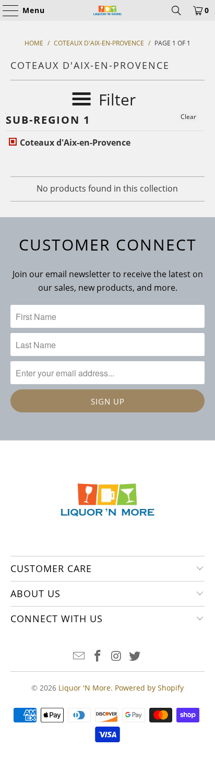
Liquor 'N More (84, 688)
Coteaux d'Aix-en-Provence (74, 142)
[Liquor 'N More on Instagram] (116, 656)
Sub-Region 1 (48, 120)
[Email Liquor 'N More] (79, 656)
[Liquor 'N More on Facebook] (97, 656)
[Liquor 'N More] (107, 10)
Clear (188, 116)
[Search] (176, 10)
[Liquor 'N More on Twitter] (135, 656)
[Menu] (5, 10)
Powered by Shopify (149, 688)
